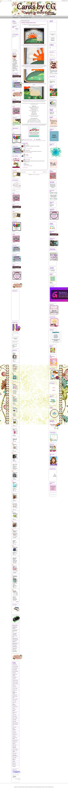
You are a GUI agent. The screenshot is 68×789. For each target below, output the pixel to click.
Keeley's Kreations (14, 384)
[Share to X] (38, 139)
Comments (53, 55)
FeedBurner (53, 40)
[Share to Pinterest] (40, 139)
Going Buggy (15, 454)
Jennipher (26, 150)
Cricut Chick (15, 503)
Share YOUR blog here (47, 15)
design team (34, 140)
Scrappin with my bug (15, 473)
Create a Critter (30, 140)
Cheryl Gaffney (14, 59)
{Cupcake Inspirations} (15, 408)
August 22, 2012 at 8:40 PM (28, 152)
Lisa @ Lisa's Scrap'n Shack (14, 646)
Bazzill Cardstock (42, 45)
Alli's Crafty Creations (15, 558)
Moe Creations (14, 375)
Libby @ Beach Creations (14, 641)
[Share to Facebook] (39, 139)
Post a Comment (25, 167)
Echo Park (27, 67)
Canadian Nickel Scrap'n (15, 513)
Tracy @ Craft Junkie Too (14, 649)
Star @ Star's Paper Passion (14, 651)
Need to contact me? (38, 15)
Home (14, 15)
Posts (52, 54)
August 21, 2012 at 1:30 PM (28, 148)
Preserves (44, 140)
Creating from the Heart (15, 531)
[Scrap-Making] (55, 429)
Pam (25, 154)
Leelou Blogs (15, 464)
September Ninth (14, 483)
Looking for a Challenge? (28, 15)
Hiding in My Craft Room (15, 439)
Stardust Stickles (34, 65)
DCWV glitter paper (33, 100)
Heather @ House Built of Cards (15, 644)
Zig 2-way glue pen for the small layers (34, 115)
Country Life (25, 140)
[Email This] (36, 139)
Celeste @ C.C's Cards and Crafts (15, 639)
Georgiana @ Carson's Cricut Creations (14, 627)
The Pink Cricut (14, 541)
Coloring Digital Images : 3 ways (25, 17)
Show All (17, 601)
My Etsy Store (19, 15)
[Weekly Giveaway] (53, 178)
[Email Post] (34, 139)
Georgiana (26, 159)
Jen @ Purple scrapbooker (14, 634)
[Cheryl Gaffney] (15, 49)
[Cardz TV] (53, 465)
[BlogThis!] (37, 139)
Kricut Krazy (15, 522)
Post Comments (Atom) (36, 174)
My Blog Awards (15, 17)
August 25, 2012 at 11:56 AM (28, 165)
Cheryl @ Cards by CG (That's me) (14, 631)
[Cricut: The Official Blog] (53, 270)
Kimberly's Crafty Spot (15, 591)
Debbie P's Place (14, 397)
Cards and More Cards (15, 419)
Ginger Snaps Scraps (42, 24)
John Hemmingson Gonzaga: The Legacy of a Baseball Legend (15, 467)
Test (13, 440)
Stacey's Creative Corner (14, 354)
